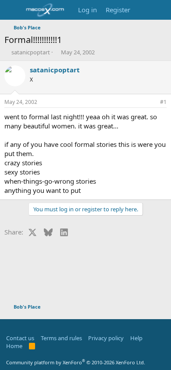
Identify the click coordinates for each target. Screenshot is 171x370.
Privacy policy (106, 338)
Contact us (20, 338)
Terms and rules (61, 338)
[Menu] (12, 10)
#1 (163, 102)
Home (14, 346)
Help (136, 338)
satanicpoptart (30, 52)
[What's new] (143, 10)
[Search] (160, 10)
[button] (9, 326)
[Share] (151, 102)
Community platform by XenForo (75, 362)
